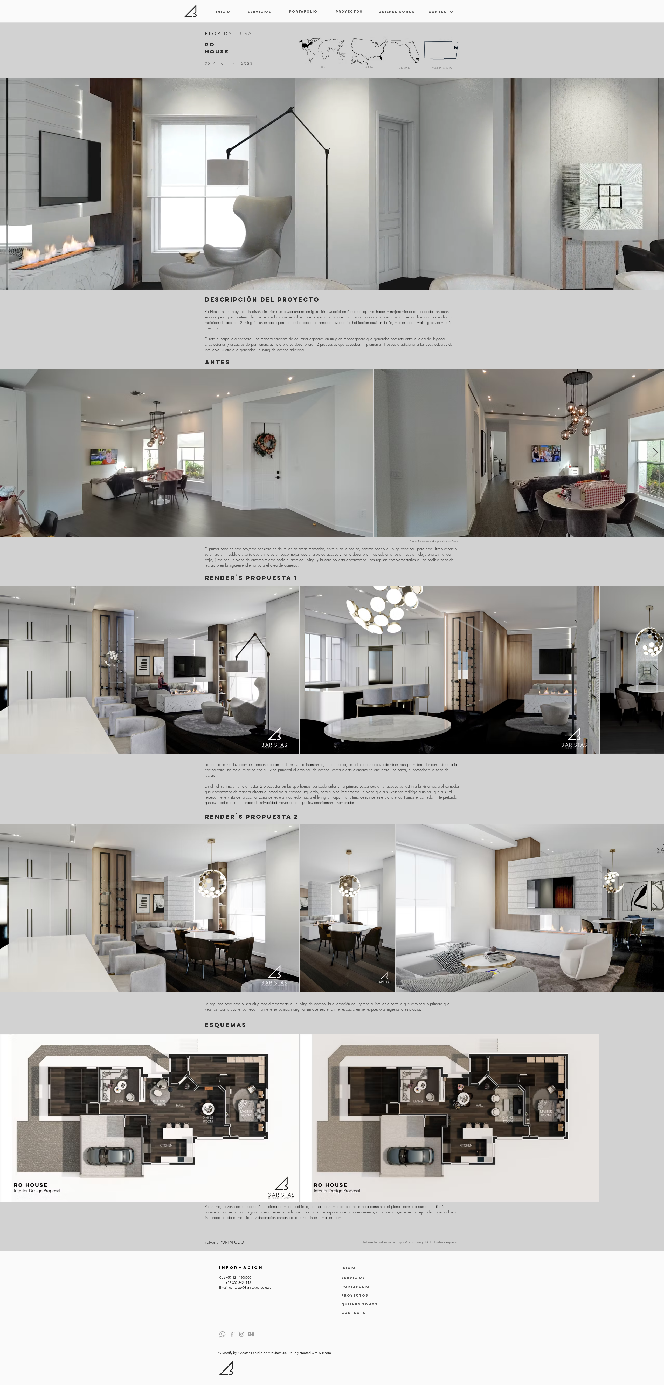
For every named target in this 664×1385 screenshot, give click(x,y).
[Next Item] (655, 453)
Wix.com (324, 1353)
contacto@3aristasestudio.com (251, 1288)
